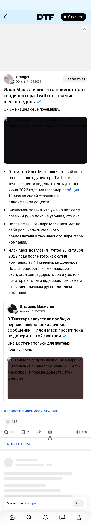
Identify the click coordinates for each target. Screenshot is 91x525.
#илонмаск (32, 411)
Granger (23, 77)
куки (33, 503)
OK (78, 503)
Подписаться (75, 79)
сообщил (70, 189)
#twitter (50, 411)
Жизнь (20, 81)
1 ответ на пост (18, 443)
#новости (12, 411)
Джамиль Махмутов (37, 307)
